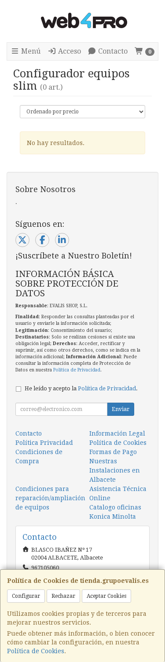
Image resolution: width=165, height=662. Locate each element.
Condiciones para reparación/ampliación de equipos (50, 498)
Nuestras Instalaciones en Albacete (114, 470)
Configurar (26, 596)
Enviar (120, 409)
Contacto (112, 51)
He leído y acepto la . (81, 388)
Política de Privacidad (76, 369)
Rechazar (63, 596)
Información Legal (117, 433)
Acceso (68, 51)
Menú (29, 51)
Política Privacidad (44, 442)
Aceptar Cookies (106, 596)
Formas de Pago (113, 451)
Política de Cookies (35, 651)
